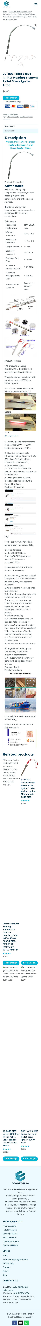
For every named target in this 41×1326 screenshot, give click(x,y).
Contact (6, 1267)
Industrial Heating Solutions (15, 1259)
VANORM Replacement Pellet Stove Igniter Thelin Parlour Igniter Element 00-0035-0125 (28, 788)
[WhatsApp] (26, 1323)
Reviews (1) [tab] (9, 131)
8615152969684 (21, 1293)
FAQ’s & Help (8, 1263)
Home (5, 1255)
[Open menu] (35, 4)
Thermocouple (9, 1226)
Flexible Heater (9, 1237)
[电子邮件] (20, 1323)
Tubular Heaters (10, 1230)
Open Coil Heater (10, 1245)
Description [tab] (9, 126)
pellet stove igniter (13, 117)
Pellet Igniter (14, 114)
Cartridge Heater (10, 1234)
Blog (5, 1275)
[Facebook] (14, 1323)
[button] (36, 25)
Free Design (11, 98)
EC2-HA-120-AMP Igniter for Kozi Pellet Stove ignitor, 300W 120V (29, 1137)
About (5, 1271)
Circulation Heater (11, 1241)
